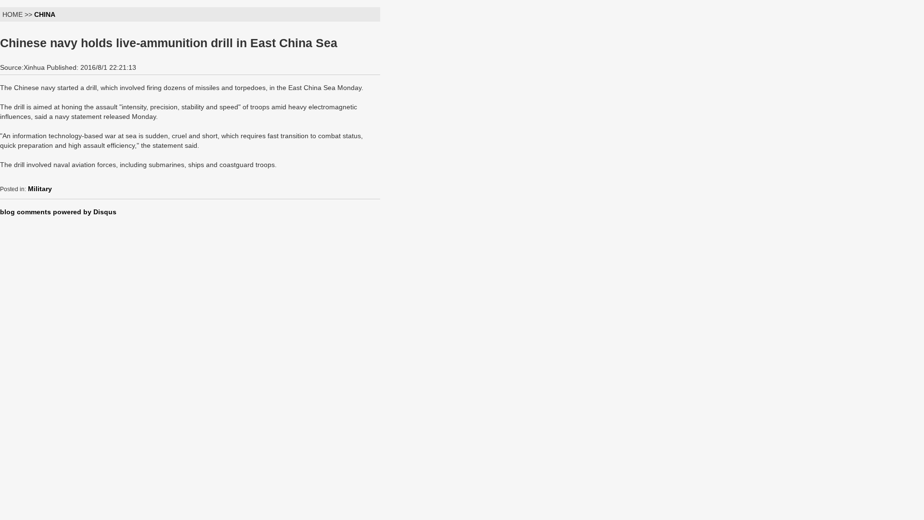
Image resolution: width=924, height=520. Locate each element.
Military (40, 189)
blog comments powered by (58, 212)
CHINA (44, 14)
